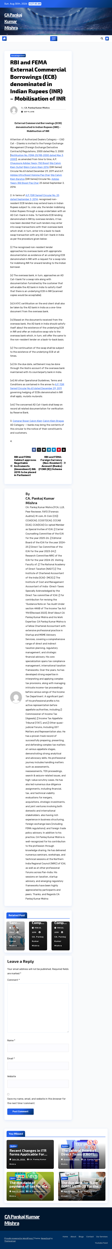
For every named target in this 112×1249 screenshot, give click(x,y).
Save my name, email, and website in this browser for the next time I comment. (36, 1101)
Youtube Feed (101, 1243)
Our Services (102, 1237)
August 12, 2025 (72, 1159)
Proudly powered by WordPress (18, 1238)
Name (11, 1040)
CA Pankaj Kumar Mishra (13, 21)
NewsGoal (45, 1238)
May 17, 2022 (18, 1191)
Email (11, 1058)
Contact (90, 1237)
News (12, 1178)
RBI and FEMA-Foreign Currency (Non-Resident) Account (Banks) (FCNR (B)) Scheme (50, 463)
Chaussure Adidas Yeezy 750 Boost (29, 163)
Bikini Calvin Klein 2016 (36, 167)
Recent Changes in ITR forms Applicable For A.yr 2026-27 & (27, 1154)
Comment (13, 980)
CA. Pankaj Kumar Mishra (37, 107)
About (73, 1237)
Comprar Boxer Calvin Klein (27, 421)
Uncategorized (18, 56)
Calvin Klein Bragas (53, 421)
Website (11, 1076)
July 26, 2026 (19, 1159)
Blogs (81, 1237)
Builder (13, 1146)
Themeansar (10, 1241)
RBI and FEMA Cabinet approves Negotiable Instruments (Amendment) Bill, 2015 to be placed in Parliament (25, 466)
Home (65, 1237)
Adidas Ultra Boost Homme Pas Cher (30, 175)
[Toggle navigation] (53, 38)
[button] (102, 38)
